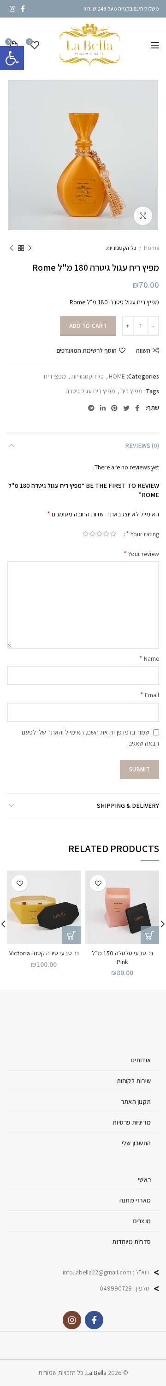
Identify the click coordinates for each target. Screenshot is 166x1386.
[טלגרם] (91, 408)
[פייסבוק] (23, 9)
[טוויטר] (126, 408)
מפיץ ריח (131, 391)
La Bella (96, 1372)
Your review (141, 553)
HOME (117, 376)
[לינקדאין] (102, 408)
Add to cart (88, 326)
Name (149, 658)
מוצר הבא (11, 248)
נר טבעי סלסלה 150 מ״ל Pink (122, 957)
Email (149, 694)
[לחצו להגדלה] (143, 216)
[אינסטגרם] (12, 9)
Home (151, 248)
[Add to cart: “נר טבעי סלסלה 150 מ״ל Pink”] (150, 935)
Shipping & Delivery (128, 805)
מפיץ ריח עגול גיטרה (90, 391)
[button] (12, 58)
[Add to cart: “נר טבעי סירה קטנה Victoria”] (71, 935)
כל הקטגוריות (121, 248)
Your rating (142, 534)
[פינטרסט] (114, 408)
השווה (143, 350)
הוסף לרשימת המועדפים (86, 350)
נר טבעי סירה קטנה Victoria (44, 953)
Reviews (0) (142, 445)
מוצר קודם (30, 248)
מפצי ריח (55, 376)
